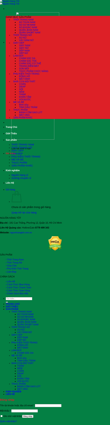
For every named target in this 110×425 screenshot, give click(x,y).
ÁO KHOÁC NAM (26, 319)
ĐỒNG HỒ (22, 345)
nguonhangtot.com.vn (21, 232)
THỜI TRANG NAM (22, 144)
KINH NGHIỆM (13, 391)
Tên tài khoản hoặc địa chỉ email (17, 405)
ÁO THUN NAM (25, 314)
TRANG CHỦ (13, 304)
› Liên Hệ (10, 281)
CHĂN (20, 371)
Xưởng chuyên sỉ (21, 178)
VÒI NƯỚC (23, 381)
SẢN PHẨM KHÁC (23, 117)
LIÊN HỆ (10, 394)
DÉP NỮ (21, 340)
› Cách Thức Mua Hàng (18, 284)
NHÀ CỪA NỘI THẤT (22, 363)
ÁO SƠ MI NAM (25, 317)
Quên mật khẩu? (8, 421)
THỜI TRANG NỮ (21, 147)
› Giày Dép (11, 265)
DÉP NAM (22, 337)
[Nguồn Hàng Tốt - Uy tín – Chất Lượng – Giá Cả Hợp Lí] (9, 2)
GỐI (19, 376)
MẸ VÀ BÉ (17, 159)
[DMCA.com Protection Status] (55, 250)
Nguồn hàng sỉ (19, 175)
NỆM (19, 368)
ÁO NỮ (21, 330)
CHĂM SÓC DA (25, 353)
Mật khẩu (5, 411)
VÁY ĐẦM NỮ (26, 40)
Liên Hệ (10, 183)
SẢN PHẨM (12, 309)
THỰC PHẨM (19, 162)
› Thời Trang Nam (15, 259)
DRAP (20, 373)
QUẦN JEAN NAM (26, 322)
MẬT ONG (22, 389)
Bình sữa (21, 358)
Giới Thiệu (11, 133)
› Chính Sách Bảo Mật (17, 293)
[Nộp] (7, 302)
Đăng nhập (27, 416)
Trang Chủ (11, 127)
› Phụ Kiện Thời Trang (17, 268)
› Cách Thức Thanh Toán (18, 287)
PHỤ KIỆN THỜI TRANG (25, 156)
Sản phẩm (11, 140)
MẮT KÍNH (22, 348)
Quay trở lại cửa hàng (24, 212)
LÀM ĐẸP (17, 153)
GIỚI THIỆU (12, 306)
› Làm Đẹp (11, 272)
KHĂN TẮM (23, 378)
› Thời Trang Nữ (14, 262)
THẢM (20, 366)
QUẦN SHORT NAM (27, 324)
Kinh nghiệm (13, 170)
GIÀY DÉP (17, 150)
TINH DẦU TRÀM (26, 360)
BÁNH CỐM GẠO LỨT (29, 386)
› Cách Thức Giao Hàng (18, 290)
